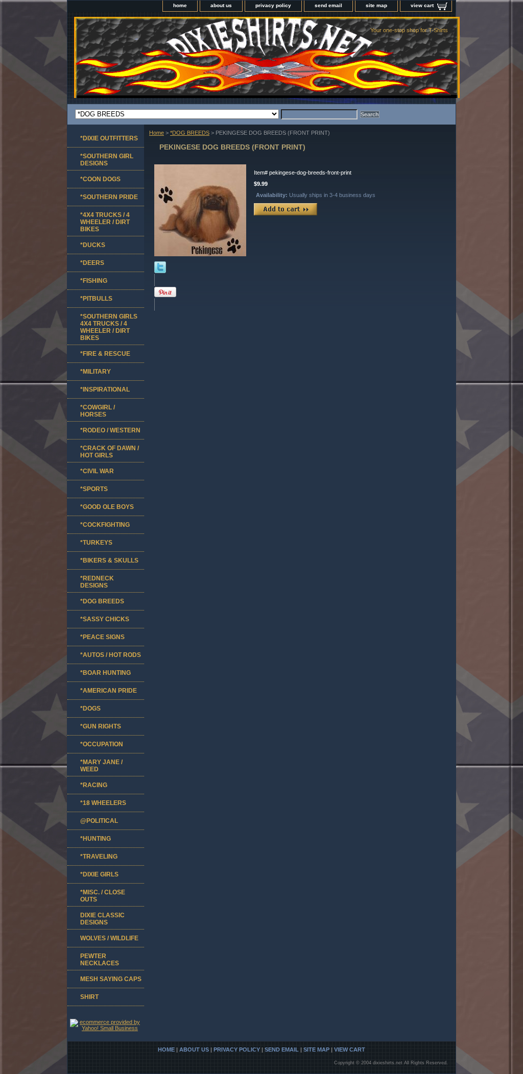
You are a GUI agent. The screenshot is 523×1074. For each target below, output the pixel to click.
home (180, 5)
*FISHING (93, 280)
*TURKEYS (96, 542)
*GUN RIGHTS (100, 726)
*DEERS (92, 262)
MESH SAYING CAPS (110, 979)
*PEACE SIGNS (102, 637)
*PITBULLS (96, 298)
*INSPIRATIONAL (105, 389)
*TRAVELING (98, 856)
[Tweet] (160, 271)
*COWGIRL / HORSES (97, 411)
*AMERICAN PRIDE (108, 690)
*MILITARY (95, 371)
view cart (422, 5)
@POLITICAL (99, 820)
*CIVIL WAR (97, 471)
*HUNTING (95, 838)
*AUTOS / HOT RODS (110, 654)
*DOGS (90, 708)
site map (376, 5)
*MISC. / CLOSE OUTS (102, 896)
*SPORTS (94, 489)
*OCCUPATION (101, 744)
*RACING (93, 785)
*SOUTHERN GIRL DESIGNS (106, 160)
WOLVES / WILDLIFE (109, 938)
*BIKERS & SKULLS (109, 560)
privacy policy (273, 5)
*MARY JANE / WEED (101, 766)
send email (328, 5)
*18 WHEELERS (103, 803)
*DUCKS (92, 245)
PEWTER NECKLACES (99, 960)
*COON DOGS (100, 179)
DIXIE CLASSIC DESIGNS (102, 919)
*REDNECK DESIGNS (97, 582)
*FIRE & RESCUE (105, 353)
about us (221, 5)
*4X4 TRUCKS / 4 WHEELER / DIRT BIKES (105, 222)
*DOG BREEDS (189, 133)
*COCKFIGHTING (105, 524)
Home (156, 133)
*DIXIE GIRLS (99, 874)
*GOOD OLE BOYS (107, 506)
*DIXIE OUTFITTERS (109, 138)
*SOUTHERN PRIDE (109, 197)
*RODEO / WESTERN (110, 430)
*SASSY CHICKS (104, 619)
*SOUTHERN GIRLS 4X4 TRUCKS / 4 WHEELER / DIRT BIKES (108, 327)
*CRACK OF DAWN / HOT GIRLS (109, 452)
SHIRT (89, 996)
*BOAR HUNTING (105, 672)
